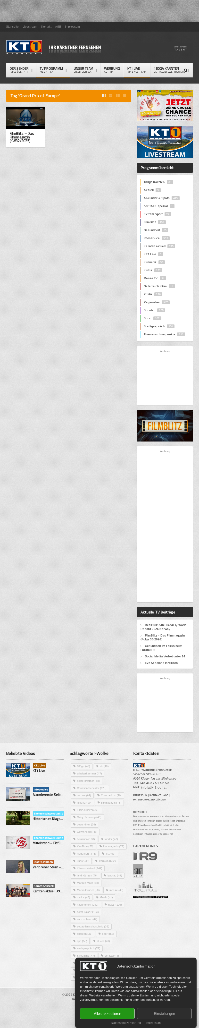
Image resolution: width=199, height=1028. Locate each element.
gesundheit (86, 824)
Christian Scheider (92, 788)
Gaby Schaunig (89, 817)
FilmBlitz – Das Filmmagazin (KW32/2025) (22, 137)
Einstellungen (164, 1013)
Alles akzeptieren (107, 1013)
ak (104, 766)
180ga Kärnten (157, 182)
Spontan (154, 310)
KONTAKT (155, 795)
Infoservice (156, 238)
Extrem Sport (156, 214)
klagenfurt (86, 853)
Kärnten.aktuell (159, 246)
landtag (115, 875)
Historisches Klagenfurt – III (53, 818)
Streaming (86, 955)
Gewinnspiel (87, 831)
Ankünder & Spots (161, 198)
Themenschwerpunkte (163, 334)
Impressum (153, 1023)
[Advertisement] (170, 377)
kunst (83, 860)
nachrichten (88, 904)
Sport (151, 318)
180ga (83, 766)
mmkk (83, 897)
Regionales (156, 302)
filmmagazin (111, 802)
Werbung (112, 70)
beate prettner (88, 780)
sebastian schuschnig (93, 926)
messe (116, 890)
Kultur (152, 270)
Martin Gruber (88, 890)
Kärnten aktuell (89, 868)
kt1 (111, 853)
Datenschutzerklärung (126, 1023)
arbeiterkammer (89, 773)
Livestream (30, 26)
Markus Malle (88, 882)
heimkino (86, 839)
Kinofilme (85, 846)
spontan (84, 933)
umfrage (112, 955)
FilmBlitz (154, 222)
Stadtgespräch (158, 326)
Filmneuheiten (88, 809)
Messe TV (154, 278)
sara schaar (87, 919)
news (115, 904)
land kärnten (87, 875)
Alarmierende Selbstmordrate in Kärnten (63, 794)
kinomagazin (113, 846)
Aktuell (151, 190)
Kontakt (46, 26)
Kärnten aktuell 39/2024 (51, 890)
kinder (111, 839)
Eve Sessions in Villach (161, 663)
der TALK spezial (158, 206)
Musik (106, 897)
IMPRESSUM (140, 795)
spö (82, 941)
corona (84, 795)
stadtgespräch (88, 948)
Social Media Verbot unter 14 (165, 656)
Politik (152, 294)
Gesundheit (155, 230)
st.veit (103, 941)
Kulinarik (153, 262)
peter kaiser (88, 911)
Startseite (12, 26)
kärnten (107, 860)
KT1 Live (137, 70)
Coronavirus (111, 795)
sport (108, 933)
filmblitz (84, 802)
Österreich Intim (158, 286)
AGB (58, 26)
